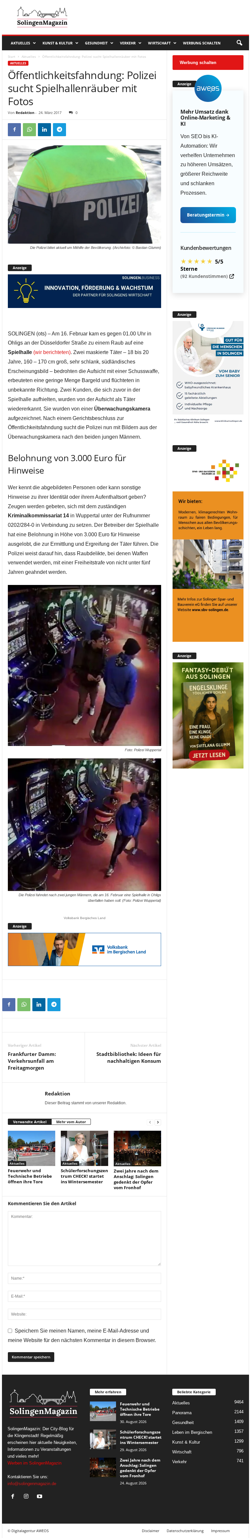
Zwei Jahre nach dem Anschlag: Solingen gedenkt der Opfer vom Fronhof (136, 1179)
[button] (239, 43)
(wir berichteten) (52, 352)
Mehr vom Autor (71, 1121)
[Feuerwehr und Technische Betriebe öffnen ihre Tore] (31, 1148)
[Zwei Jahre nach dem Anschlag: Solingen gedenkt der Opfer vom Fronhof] (137, 1148)
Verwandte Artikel (29, 1121)
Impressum (220, 1530)
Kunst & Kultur (57, 42)
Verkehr (128, 42)
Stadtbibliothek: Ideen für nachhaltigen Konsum (128, 1057)
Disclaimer (150, 1530)
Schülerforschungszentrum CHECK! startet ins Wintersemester (84, 1176)
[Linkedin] (44, 129)
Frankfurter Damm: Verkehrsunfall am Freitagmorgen (32, 1061)
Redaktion (25, 112)
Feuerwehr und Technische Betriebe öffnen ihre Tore (30, 1176)
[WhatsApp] (29, 129)
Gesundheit (96, 42)
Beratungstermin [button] (208, 215)
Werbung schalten (202, 42)
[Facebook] (14, 129)
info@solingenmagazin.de (32, 1483)
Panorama (182, 1412)
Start (11, 56)
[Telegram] (59, 129)
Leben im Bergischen (192, 1432)
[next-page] (158, 1122)
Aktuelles (20, 42)
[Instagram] (27, 1497)
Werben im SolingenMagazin (34, 1463)
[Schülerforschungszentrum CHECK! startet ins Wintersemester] (84, 1148)
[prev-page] (150, 1122)
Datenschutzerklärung (185, 1530)
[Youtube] (40, 1497)
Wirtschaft (159, 42)
